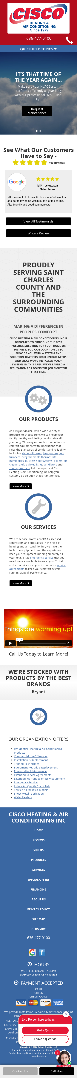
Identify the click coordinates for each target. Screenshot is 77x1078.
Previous (6, 192)
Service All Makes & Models (31, 790)
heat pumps (50, 453)
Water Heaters (23, 797)
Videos (38, 850)
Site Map (38, 919)
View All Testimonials (38, 221)
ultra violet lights (31, 464)
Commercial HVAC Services (30, 756)
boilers (58, 461)
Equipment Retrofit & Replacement (36, 767)
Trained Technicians (26, 764)
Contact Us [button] (20, 1071)
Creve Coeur (12, 1028)
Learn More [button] (19, 486)
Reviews (38, 840)
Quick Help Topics (37, 49)
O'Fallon (13, 1032)
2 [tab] (41, 132)
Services (38, 870)
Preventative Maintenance (30, 771)
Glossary (38, 929)
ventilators (50, 464)
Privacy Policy (38, 909)
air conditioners (32, 453)
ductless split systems (39, 461)
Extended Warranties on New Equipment (39, 778)
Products (38, 860)
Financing (39, 889)
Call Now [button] (56, 1071)
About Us (39, 899)
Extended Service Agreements (32, 775)
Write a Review (39, 233)
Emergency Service (26, 782)
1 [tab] (37, 132)
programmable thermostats (39, 457)
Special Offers (38, 879)
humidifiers (16, 461)
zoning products (19, 468)
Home (38, 830)
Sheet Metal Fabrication (29, 793)
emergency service (41, 557)
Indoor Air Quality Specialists (32, 786)
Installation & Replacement (31, 760)
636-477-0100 (38, 937)
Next (70, 192)
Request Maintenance (37, 111)
